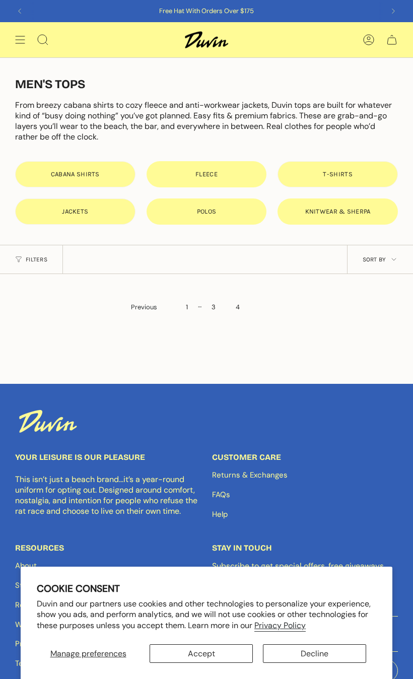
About (26, 566)
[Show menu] (20, 39)
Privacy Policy (280, 625)
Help (220, 514)
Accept (201, 653)
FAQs (221, 495)
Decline (314, 653)
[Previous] (19, 11)
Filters (36, 259)
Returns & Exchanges (250, 475)
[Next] (393, 11)
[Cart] (391, 39)
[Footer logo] (48, 421)
